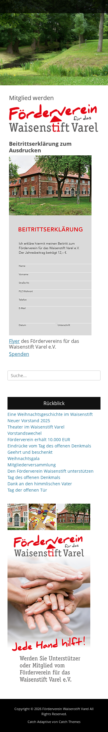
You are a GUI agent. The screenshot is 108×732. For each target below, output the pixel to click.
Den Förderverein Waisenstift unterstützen (51, 471)
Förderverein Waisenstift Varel (65, 708)
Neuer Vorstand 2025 (29, 420)
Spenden (19, 354)
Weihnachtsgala (24, 458)
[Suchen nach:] (54, 375)
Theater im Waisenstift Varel (36, 427)
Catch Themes (69, 721)
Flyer (14, 341)
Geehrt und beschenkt (30, 452)
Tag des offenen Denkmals (34, 477)
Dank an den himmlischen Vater (40, 483)
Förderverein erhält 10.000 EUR (39, 439)
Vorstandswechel (25, 433)
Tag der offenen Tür (27, 490)
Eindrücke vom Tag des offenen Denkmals (49, 446)
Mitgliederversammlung (32, 465)
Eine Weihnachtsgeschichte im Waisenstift (50, 414)
